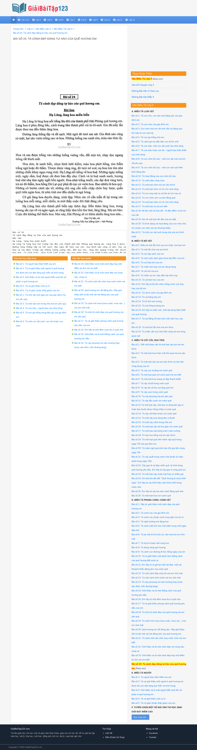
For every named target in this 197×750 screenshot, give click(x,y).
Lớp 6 (60, 20)
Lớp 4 (38, 20)
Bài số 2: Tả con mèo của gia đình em (150, 124)
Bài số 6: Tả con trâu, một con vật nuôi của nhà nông (157, 146)
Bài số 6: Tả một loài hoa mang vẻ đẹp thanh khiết (156, 379)
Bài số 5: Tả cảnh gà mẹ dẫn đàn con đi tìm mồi (155, 141)
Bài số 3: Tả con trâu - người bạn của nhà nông (39, 308)
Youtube (152, 737)
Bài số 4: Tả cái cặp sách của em (148, 254)
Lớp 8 (83, 20)
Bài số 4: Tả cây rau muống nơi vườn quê (152, 370)
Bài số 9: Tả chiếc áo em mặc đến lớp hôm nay (155, 275)
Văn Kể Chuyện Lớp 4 (143, 85)
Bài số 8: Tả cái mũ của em (145, 271)
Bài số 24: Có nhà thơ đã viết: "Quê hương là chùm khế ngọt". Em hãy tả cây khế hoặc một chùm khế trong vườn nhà (159, 482)
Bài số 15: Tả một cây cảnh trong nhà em (152, 422)
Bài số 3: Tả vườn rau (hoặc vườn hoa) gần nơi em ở (157, 517)
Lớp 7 (72, 20)
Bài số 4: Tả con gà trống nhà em (148, 137)
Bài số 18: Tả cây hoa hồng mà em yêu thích (153, 435)
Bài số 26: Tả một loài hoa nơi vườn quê (151, 495)
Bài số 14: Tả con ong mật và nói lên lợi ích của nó (156, 193)
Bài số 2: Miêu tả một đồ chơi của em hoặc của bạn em (158, 245)
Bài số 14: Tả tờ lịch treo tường (147, 301)
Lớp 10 (107, 20)
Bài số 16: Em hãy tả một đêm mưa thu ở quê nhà (98, 329)
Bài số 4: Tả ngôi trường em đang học (150, 521)
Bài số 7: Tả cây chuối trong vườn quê (150, 383)
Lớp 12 (132, 20)
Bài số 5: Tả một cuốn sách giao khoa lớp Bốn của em (158, 258)
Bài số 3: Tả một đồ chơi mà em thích (150, 249)
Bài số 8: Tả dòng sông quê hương (149, 547)
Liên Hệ (108, 733)
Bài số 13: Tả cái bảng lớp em (146, 297)
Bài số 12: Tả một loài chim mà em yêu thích (153, 184)
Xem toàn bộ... (140, 717)
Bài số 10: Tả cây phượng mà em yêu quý (152, 396)
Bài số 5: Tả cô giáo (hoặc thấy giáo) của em (38, 290)
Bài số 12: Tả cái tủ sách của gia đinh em (152, 292)
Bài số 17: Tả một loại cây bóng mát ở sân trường (156, 431)
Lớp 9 (95, 20)
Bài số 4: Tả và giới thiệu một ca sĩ (33, 286)
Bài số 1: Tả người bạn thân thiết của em (36, 264)
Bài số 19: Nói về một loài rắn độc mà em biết (154, 219)
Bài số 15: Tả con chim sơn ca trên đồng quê (153, 197)
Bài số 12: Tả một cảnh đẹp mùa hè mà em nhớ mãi (157, 573)
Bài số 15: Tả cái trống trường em (148, 305)
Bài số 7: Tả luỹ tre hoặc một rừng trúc (150, 543)
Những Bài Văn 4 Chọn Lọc (145, 91)
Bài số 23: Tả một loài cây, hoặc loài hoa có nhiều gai (157, 474)
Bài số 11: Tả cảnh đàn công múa (148, 180)
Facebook (153, 733)
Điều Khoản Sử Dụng (114, 737)
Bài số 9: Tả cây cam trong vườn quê (150, 392)
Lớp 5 (49, 20)
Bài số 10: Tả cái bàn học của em (148, 279)
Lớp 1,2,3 (25, 20)
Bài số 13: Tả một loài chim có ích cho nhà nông (155, 189)
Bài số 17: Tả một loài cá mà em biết (149, 206)
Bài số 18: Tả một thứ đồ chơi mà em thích (152, 327)
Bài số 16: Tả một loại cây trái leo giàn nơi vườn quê (157, 426)
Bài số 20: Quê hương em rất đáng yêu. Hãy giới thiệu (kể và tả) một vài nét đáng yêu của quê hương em (98, 294)
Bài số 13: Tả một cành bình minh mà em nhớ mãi (156, 577)
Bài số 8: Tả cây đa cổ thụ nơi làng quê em (152, 387)
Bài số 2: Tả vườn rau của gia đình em (150, 513)
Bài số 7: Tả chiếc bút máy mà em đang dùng (154, 267)
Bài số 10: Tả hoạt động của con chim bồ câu (154, 176)
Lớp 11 (119, 20)
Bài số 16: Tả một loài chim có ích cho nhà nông (155, 202)
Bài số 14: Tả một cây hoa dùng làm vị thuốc (153, 418)
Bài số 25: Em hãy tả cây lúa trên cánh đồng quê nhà (157, 491)
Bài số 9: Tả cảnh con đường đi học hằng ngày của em (158, 551)
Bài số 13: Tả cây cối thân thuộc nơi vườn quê (154, 413)
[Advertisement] (69, 64)
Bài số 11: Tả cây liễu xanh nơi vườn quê (151, 400)
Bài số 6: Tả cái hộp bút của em (147, 262)
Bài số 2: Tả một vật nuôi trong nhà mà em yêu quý (41, 303)
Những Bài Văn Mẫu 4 (143, 97)
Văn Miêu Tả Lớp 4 (142, 79)
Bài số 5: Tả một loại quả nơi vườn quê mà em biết (156, 374)
